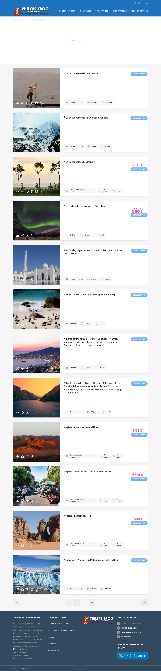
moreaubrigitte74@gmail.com (133, 632)
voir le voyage (139, 74)
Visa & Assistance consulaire (61, 630)
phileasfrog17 (126, 637)
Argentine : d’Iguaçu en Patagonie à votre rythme (91, 559)
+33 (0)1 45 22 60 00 (129, 628)
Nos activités (101, 11)
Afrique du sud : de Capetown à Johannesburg (89, 294)
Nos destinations (66, 11)
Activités (33, 20)
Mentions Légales (20, 649)
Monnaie (52, 644)
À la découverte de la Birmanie (81, 73)
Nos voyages (85, 11)
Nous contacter (139, 11)
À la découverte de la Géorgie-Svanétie (86, 117)
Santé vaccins (54, 650)
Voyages (24, 20)
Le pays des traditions (58, 623)
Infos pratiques (119, 11)
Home (16, 20)
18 (92, 602)
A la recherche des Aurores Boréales (84, 206)
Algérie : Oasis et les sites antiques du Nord (88, 471)
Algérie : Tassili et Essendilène (81, 427)
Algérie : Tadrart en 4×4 (77, 515)
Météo (51, 637)
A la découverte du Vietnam (79, 161)
